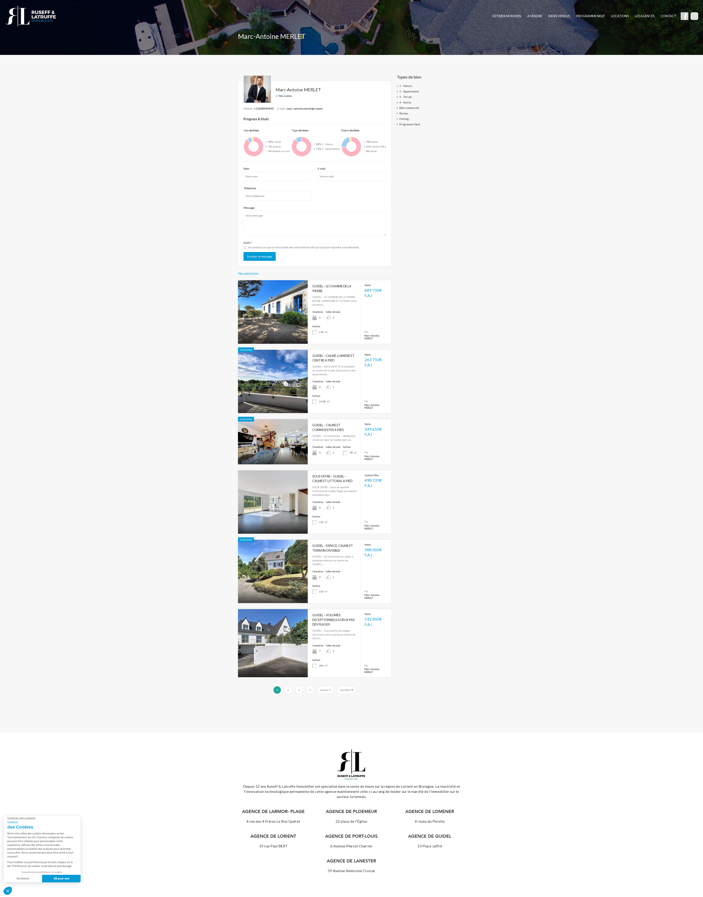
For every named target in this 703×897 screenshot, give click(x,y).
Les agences (644, 16)
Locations (620, 16)
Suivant (324, 689)
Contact (668, 16)
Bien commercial (409, 107)
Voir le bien (273, 331)
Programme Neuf (590, 16)
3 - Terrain (405, 96)
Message (249, 207)
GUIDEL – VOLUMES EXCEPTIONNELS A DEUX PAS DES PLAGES (333, 619)
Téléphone (249, 188)
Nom (246, 168)
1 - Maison (405, 85)
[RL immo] (31, 26)
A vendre (534, 16)
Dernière (345, 689)
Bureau (403, 113)
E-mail (321, 168)
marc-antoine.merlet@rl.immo (305, 108)
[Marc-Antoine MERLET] (257, 101)
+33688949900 (264, 108)
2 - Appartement (409, 91)
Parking (404, 118)
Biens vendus (559, 16)
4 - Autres (405, 102)
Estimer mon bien (507, 16)
